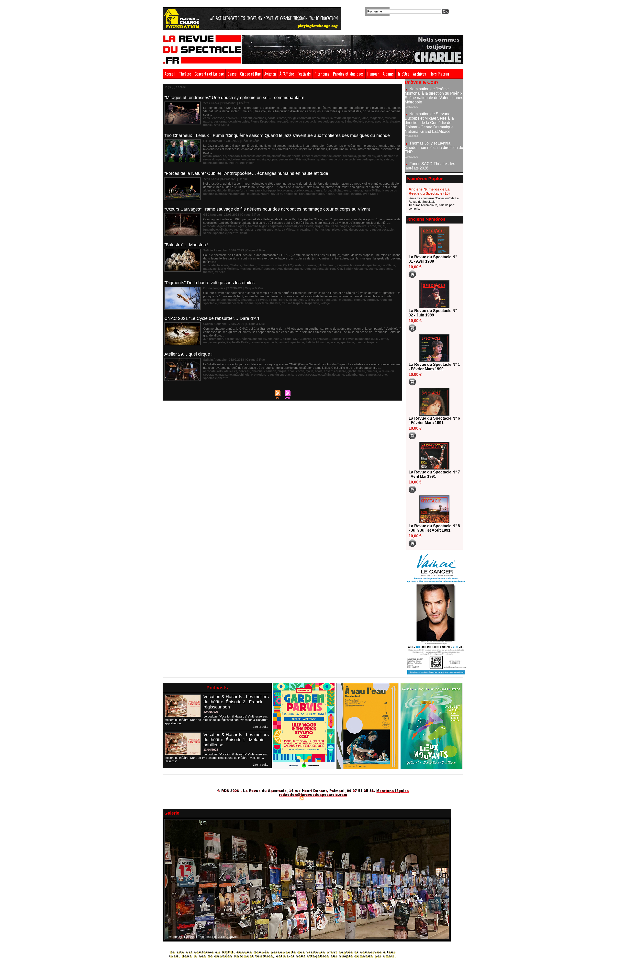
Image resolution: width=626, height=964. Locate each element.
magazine (376, 118)
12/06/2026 (211, 712)
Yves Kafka (370, 194)
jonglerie (343, 265)
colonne (286, 190)
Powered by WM (334, 798)
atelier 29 (230, 371)
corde (272, 118)
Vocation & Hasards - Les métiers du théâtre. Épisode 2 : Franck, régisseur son (236, 701)
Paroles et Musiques (348, 74)
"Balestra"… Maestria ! (186, 244)
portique (372, 300)
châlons (257, 371)
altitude (221, 190)
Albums (388, 74)
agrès (242, 226)
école (318, 371)
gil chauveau (302, 118)
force (327, 190)
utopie (207, 125)
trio (242, 163)
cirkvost (261, 300)
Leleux (236, 159)
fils (290, 118)
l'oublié (337, 339)
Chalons (235, 265)
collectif (246, 118)
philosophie (241, 121)
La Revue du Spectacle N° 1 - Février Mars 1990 (434, 366)
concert (307, 156)
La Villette (288, 229)
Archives (419, 74)
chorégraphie (270, 190)
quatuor (322, 159)
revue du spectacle (303, 121)
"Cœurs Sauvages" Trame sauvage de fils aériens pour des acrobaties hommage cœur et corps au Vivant (267, 209)
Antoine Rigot (257, 226)
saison (388, 159)
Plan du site (289, 798)
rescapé (282, 121)
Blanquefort (236, 190)
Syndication (312, 798)
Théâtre (185, 74)
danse (318, 190)
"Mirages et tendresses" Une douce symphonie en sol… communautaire (234, 97)
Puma (311, 159)
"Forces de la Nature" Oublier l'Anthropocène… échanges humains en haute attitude (246, 173)
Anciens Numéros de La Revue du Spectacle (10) (429, 191)
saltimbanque (355, 374)
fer (379, 226)
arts (220, 371)
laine (365, 118)
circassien (305, 226)
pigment (359, 300)
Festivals (304, 74)
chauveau (232, 118)
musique (391, 118)
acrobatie (231, 339)
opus (273, 159)
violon (250, 163)
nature (207, 121)
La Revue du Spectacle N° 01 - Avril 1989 (433, 259)
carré (207, 118)
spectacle (381, 121)
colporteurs (358, 226)
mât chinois (241, 374)
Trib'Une (403, 74)
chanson (218, 118)
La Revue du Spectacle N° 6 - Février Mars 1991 (434, 420)
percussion (286, 159)
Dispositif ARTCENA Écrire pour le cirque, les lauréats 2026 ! (433, 154)
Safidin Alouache (355, 268)
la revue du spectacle (345, 118)
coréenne (309, 265)
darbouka (349, 156)
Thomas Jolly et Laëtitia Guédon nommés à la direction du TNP (434, 120)
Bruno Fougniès (228, 300)
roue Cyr (336, 268)
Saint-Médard (354, 121)
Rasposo (267, 268)
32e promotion (213, 339)
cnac (291, 371)
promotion (258, 374)
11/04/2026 (210, 749)
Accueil (170, 74)
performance (223, 121)
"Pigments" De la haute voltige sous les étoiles (209, 282)
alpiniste (209, 190)
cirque (318, 226)
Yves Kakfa (221, 125)
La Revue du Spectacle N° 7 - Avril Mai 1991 (434, 474)
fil (384, 226)
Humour (373, 74)
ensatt (328, 371)
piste (335, 229)
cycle (309, 371)
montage (239, 194)
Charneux (248, 156)
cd (224, 156)
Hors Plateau (439, 74)
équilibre (340, 371)
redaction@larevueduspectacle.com (313, 794)
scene (369, 121)
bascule (222, 265)
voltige (325, 303)
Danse (231, 74)
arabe (217, 156)
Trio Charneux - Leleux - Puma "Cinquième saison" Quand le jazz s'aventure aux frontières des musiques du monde (277, 135)
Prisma (301, 159)
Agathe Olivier (227, 226)
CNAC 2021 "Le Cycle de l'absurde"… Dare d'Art (211, 318)
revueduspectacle (330, 121)
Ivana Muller (320, 118)
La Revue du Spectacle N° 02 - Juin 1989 (433, 313)
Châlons (245, 339)
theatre (395, 121)
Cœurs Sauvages (337, 226)
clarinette (294, 156)
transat (287, 303)
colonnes (259, 118)
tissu (243, 233)
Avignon (270, 74)
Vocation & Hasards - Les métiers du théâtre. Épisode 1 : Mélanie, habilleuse (236, 739)
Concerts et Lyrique (209, 74)
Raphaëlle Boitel (237, 342)
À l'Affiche (286, 74)
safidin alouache (332, 374)
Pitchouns (321, 74)
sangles (371, 374)
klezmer (388, 156)
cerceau (244, 371)
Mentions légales (392, 791)
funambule (210, 229)
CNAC (287, 265)
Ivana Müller (372, 190)
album (207, 156)
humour (357, 190)
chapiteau (275, 226)
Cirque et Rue (250, 74)
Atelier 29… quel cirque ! (188, 354)
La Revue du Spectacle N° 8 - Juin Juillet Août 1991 (434, 528)
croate (281, 118)
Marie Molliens (228, 268)
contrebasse (323, 156)
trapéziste (312, 303)
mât (314, 229)
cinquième (278, 156)
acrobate (209, 226)
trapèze (220, 272)
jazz (379, 156)
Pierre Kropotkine (263, 121)
